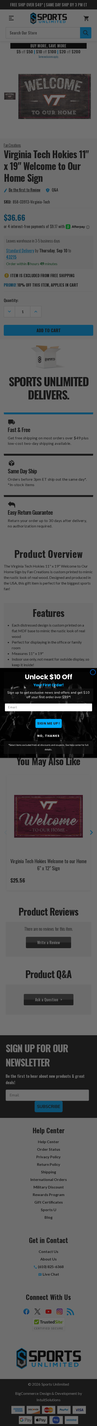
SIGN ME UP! (48, 723)
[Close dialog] (93, 672)
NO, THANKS (48, 736)
